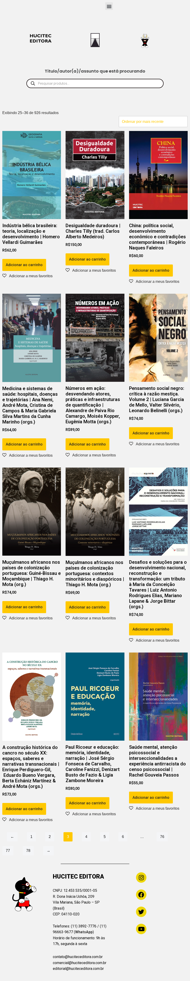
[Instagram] (141, 877)
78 (28, 851)
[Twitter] (141, 912)
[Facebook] (141, 894)
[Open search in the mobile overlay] (95, 83)
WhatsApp (84, 932)
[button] (109, 6)
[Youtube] (141, 929)
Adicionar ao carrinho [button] (24, 265)
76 (162, 837)
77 (8, 851)
